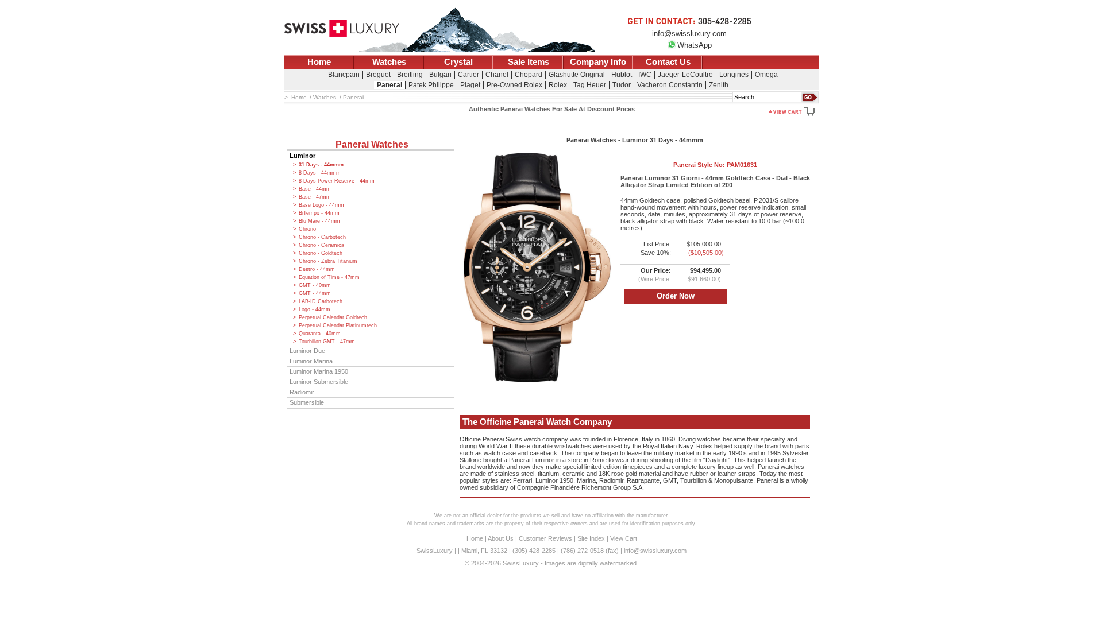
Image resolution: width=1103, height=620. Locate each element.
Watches (389, 62)
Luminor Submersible (319, 381)
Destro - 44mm (317, 269)
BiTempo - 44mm (319, 213)
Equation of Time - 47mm (329, 277)
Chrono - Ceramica (321, 245)
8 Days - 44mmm (320, 173)
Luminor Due (307, 350)
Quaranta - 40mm (320, 333)
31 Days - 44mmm (321, 165)
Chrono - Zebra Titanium (328, 261)
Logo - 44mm (314, 309)
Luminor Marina (311, 361)
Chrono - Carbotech (322, 237)
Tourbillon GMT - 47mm (327, 341)
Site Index (591, 538)
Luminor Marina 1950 (319, 371)
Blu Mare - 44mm (319, 221)
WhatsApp (694, 45)
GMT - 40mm (315, 285)
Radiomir (302, 392)
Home (319, 62)
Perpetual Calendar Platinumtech (338, 325)
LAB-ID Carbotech (320, 301)
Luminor (302, 155)
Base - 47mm (315, 197)
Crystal (458, 62)
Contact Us (668, 62)
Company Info (598, 62)
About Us (501, 538)
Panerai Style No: (715, 164)
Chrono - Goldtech (320, 253)
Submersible (307, 402)
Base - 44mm (315, 189)
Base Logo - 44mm (321, 205)
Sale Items (528, 62)
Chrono (307, 229)
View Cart (623, 538)
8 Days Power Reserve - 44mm (337, 181)
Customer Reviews (545, 538)
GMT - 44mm (315, 293)
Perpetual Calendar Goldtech (333, 317)
